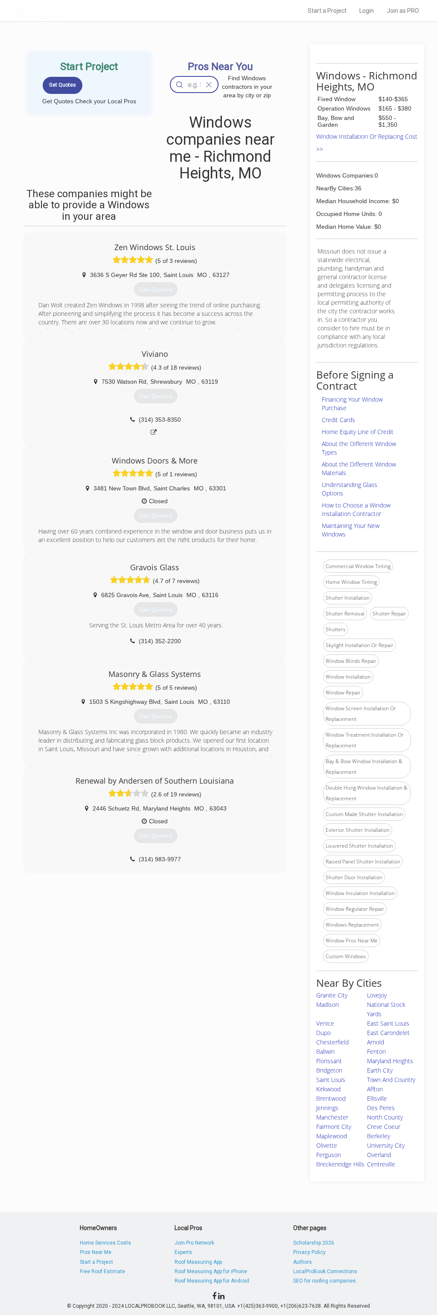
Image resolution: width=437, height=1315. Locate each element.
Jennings (327, 1108)
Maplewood (331, 1136)
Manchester (332, 1117)
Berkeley (378, 1136)
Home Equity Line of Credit (357, 432)
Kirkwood (328, 1089)
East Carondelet (388, 1033)
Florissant (329, 1061)
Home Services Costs (105, 1243)
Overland (379, 1155)
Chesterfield (332, 1042)
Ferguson (328, 1155)
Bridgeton (329, 1070)
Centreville (381, 1164)
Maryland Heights (390, 1061)
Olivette (326, 1145)
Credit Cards (338, 420)
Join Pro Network (194, 1243)
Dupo (323, 1033)
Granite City (331, 995)
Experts (183, 1252)
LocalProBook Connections (325, 1271)
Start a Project (327, 10)
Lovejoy (377, 995)
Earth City (380, 1070)
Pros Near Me (95, 1252)
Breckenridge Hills (340, 1164)
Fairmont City (333, 1127)
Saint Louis (330, 1080)
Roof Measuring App (198, 1262)
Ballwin (325, 1051)
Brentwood (331, 1098)
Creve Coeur (383, 1127)
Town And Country (391, 1080)
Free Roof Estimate (102, 1271)
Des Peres (381, 1108)
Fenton (376, 1051)
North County (385, 1117)
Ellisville (377, 1098)
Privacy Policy (309, 1252)
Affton (375, 1089)
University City (386, 1145)
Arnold (375, 1042)
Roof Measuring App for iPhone (211, 1271)
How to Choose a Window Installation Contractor (356, 509)
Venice (325, 1023)
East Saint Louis (388, 1023)
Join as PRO (403, 10)
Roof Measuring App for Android (212, 1281)
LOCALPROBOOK (65, 10)
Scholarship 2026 (313, 1243)
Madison (327, 1004)
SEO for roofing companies (324, 1281)
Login (366, 10)
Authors (302, 1262)
